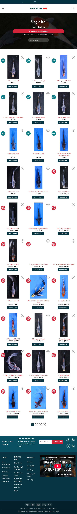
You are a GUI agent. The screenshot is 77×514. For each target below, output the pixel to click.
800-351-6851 (27, 2)
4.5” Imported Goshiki (64, 81)
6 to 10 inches (42, 34)
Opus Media (55, 511)
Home (34, 27)
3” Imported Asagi (63, 192)
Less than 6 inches (29, 34)
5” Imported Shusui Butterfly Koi (13, 375)
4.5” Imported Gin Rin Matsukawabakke (64, 154)
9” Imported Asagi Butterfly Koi (38, 411)
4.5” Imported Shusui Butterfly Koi (63, 264)
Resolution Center (41, 508)
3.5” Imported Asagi (38, 117)
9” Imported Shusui (64, 301)
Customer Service (26, 508)
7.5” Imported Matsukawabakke (38, 192)
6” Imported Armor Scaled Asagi (13, 117)
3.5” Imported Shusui (38, 339)
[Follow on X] (73, 446)
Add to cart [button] (12, 86)
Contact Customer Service (45, 2)
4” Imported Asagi (13, 81)
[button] (3, 8)
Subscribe (58, 442)
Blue (52, 34)
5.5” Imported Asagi (64, 339)
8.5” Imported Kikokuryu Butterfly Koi (38, 301)
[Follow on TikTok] (68, 446)
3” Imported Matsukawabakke (38, 264)
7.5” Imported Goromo (13, 411)
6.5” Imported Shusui (63, 411)
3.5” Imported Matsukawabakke (38, 228)
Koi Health (52, 508)
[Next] (44, 424)
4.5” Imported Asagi (38, 81)
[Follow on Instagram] (73, 440)
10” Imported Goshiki (13, 339)
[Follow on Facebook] (68, 440)
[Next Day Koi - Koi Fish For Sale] (38, 8)
